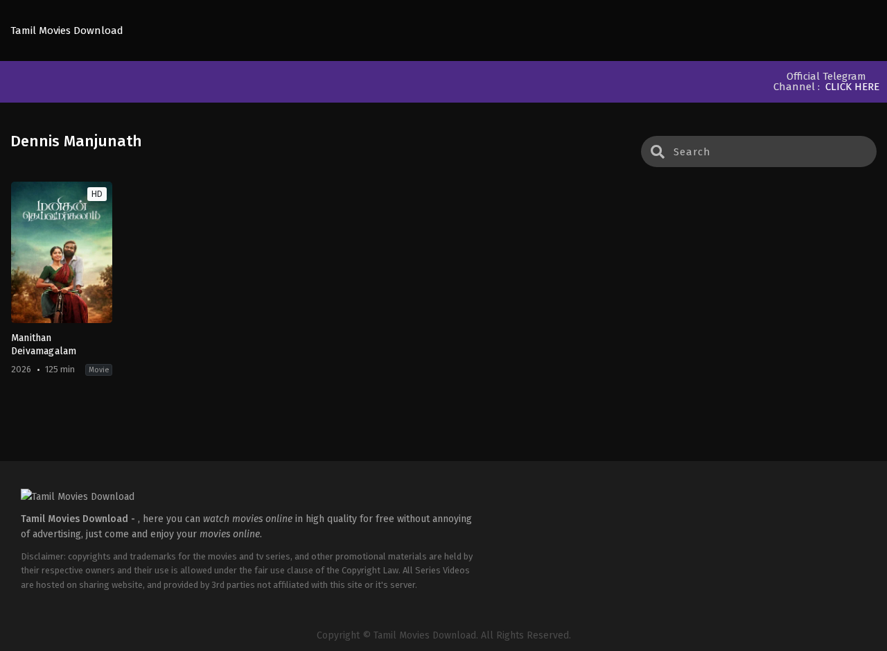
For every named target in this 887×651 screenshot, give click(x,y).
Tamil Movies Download (66, 31)
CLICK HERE (852, 86)
